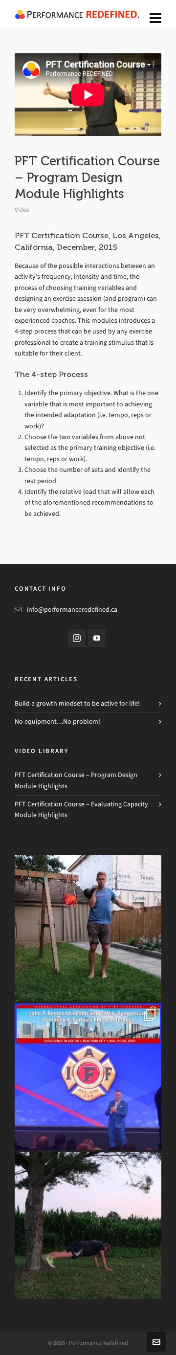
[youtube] (97, 638)
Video (22, 209)
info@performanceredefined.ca (72, 609)
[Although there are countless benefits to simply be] (88, 928)
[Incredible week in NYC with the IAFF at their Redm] (88, 1076)
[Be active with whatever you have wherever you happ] (88, 1225)
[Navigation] (155, 18)
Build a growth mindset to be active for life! (77, 703)
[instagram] (77, 638)
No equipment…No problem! (57, 721)
